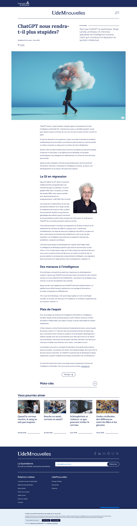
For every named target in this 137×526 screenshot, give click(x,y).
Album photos (22, 488)
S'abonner (113, 464)
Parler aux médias (23, 499)
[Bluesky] (113, 453)
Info (123, 117)
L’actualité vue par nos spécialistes (27, 481)
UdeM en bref (22, 495)
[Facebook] (95, 453)
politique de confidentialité (36, 523)
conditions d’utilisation (52, 523)
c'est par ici (85, 366)
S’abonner (54, 488)
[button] (116, 12)
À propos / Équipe (57, 481)
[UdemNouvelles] (68, 12)
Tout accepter (55, 520)
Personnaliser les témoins (33, 520)
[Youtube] (104, 453)
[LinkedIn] (99, 453)
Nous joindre (55, 485)
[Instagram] (108, 453)
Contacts (20, 502)
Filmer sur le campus (23, 492)
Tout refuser (46, 520)
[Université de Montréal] (23, 3)
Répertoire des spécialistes (25, 485)
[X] (117, 453)
